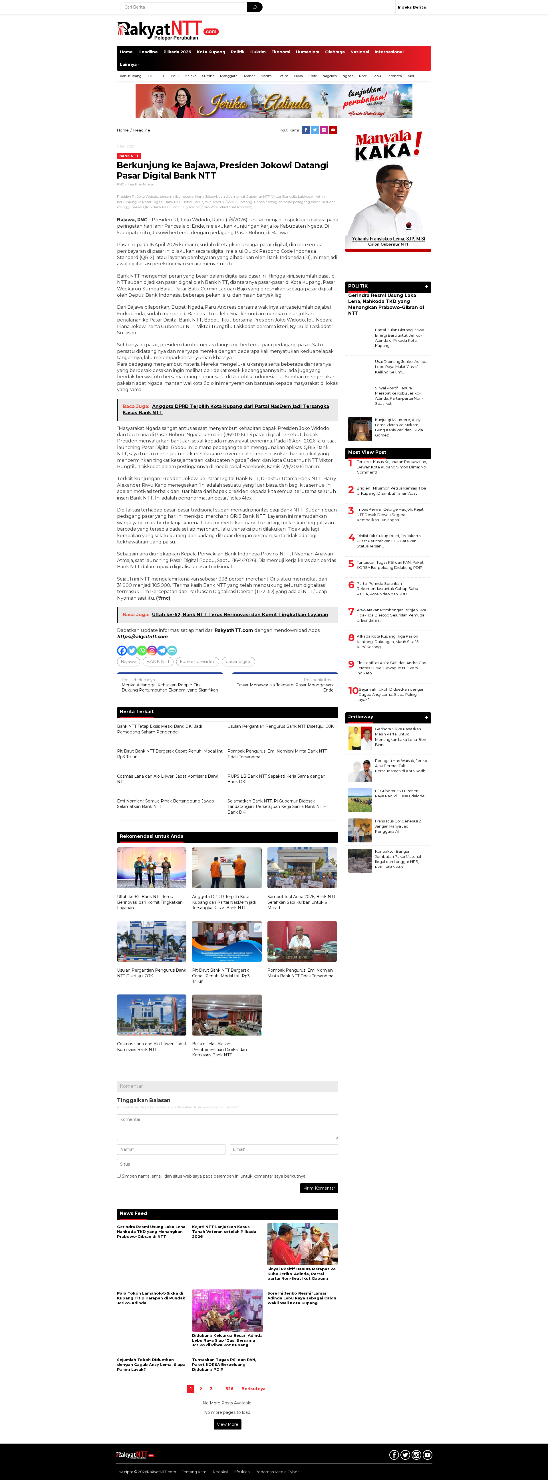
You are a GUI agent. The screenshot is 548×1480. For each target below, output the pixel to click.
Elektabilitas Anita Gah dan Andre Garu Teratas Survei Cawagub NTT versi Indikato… (392, 667)
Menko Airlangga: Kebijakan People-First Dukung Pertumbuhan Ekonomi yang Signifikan (170, 685)
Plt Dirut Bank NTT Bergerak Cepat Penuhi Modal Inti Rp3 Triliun (170, 754)
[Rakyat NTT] (168, 29)
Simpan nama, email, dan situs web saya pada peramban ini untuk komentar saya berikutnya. (214, 1176)
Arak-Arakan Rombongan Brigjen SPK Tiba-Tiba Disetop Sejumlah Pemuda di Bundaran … (391, 615)
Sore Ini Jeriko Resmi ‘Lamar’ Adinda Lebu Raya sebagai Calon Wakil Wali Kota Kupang (301, 1298)
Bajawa (128, 661)
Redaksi (220, 1471)
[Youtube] (333, 130)
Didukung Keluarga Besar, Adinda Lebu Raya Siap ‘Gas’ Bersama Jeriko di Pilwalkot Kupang (227, 1340)
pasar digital (238, 661)
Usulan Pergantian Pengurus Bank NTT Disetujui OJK (280, 726)
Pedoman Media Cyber (277, 1471)
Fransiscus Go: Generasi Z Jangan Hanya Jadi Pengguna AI (398, 826)
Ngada (148, 184)
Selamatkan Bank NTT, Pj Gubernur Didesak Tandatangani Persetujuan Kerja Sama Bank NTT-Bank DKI (276, 806)
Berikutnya (253, 1388)
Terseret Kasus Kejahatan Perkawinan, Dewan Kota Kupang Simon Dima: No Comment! (392, 466)
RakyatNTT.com (234, 630)
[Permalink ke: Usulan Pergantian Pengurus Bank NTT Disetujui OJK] (151, 942)
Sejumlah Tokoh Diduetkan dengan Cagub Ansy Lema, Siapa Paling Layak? (151, 1364)
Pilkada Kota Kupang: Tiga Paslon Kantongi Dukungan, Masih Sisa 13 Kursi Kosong (388, 641)
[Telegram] (162, 651)
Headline (135, 184)
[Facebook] (306, 130)
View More (227, 1424)
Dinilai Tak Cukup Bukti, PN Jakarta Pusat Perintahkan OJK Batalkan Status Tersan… (389, 540)
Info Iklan (241, 1471)
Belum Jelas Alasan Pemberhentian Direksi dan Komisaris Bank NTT (219, 1049)
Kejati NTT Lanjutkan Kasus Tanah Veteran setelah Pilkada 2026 (224, 1231)
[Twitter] (315, 130)
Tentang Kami (194, 1471)
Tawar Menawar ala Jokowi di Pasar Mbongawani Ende (285, 685)
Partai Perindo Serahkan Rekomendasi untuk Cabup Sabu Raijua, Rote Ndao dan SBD (387, 588)
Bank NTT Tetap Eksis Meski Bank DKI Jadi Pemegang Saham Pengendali (159, 729)
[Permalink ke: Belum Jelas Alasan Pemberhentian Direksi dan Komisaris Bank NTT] (226, 1015)
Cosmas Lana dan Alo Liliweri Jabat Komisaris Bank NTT (167, 779)
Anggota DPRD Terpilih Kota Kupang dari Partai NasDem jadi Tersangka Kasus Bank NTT (224, 902)
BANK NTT (158, 661)
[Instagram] (324, 130)
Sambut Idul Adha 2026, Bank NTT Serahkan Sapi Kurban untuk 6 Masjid (301, 902)
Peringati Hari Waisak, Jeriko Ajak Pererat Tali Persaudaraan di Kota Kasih (401, 765)
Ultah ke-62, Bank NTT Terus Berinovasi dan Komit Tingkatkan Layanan (150, 902)
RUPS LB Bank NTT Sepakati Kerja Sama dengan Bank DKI (276, 779)
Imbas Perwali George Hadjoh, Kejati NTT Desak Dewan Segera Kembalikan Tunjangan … (390, 514)
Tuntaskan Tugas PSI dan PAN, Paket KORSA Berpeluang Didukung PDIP (224, 1364)
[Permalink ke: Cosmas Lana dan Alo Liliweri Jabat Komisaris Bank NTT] (151, 1015)
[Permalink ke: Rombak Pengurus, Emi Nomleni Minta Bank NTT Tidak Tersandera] (302, 942)
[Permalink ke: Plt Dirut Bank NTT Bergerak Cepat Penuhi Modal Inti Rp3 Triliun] (226, 942)
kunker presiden (197, 661)
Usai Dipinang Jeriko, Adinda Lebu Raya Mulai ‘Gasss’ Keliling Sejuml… (401, 366)
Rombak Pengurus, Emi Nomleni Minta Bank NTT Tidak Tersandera (277, 754)
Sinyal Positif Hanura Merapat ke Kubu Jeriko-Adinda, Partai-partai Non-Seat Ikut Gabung (301, 1274)
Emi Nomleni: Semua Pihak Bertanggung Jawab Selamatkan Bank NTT (165, 803)
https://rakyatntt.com (142, 636)
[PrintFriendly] (172, 651)
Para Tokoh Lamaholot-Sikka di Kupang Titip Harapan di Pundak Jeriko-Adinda (151, 1298)
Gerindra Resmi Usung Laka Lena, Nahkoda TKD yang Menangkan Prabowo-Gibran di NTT (152, 1231)
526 (229, 1388)
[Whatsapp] (142, 651)
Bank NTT (129, 156)
